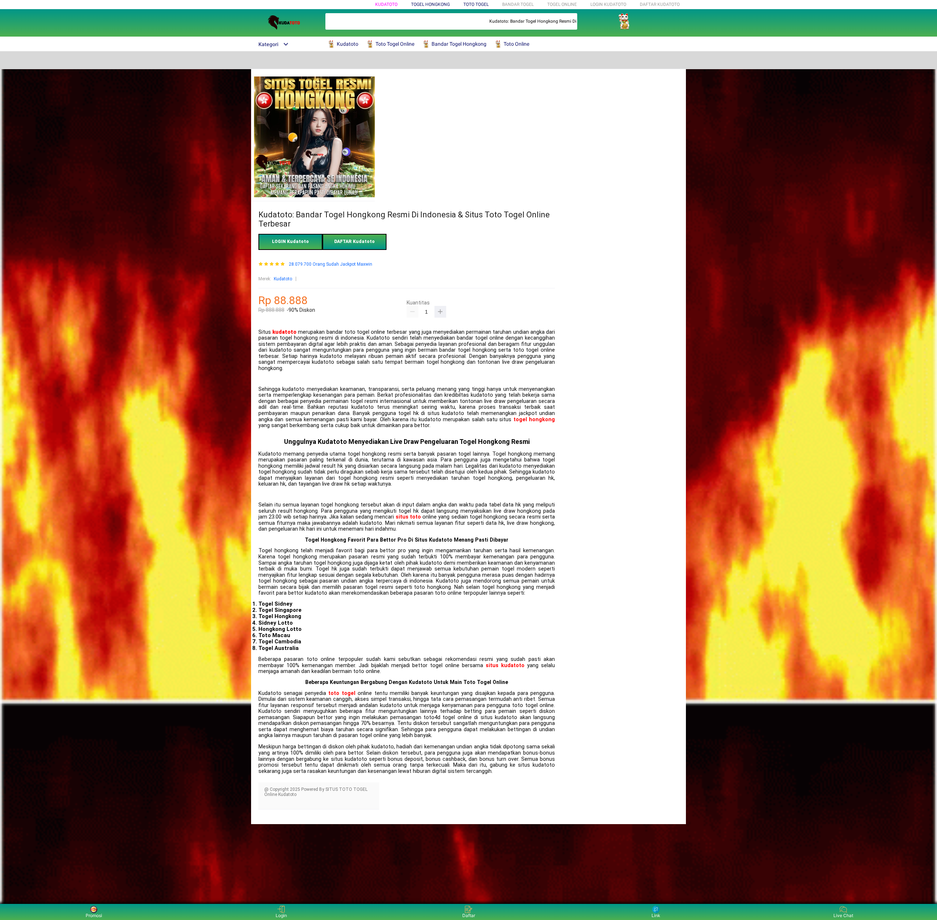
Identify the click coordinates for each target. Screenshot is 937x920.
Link (656, 915)
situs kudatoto (505, 665)
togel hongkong (534, 419)
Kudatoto (386, 4)
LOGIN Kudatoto (608, 4)
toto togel (341, 693)
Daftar (468, 915)
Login (281, 915)
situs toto (408, 517)
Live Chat (843, 915)
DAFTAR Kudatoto (660, 4)
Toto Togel (476, 4)
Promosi (94, 915)
